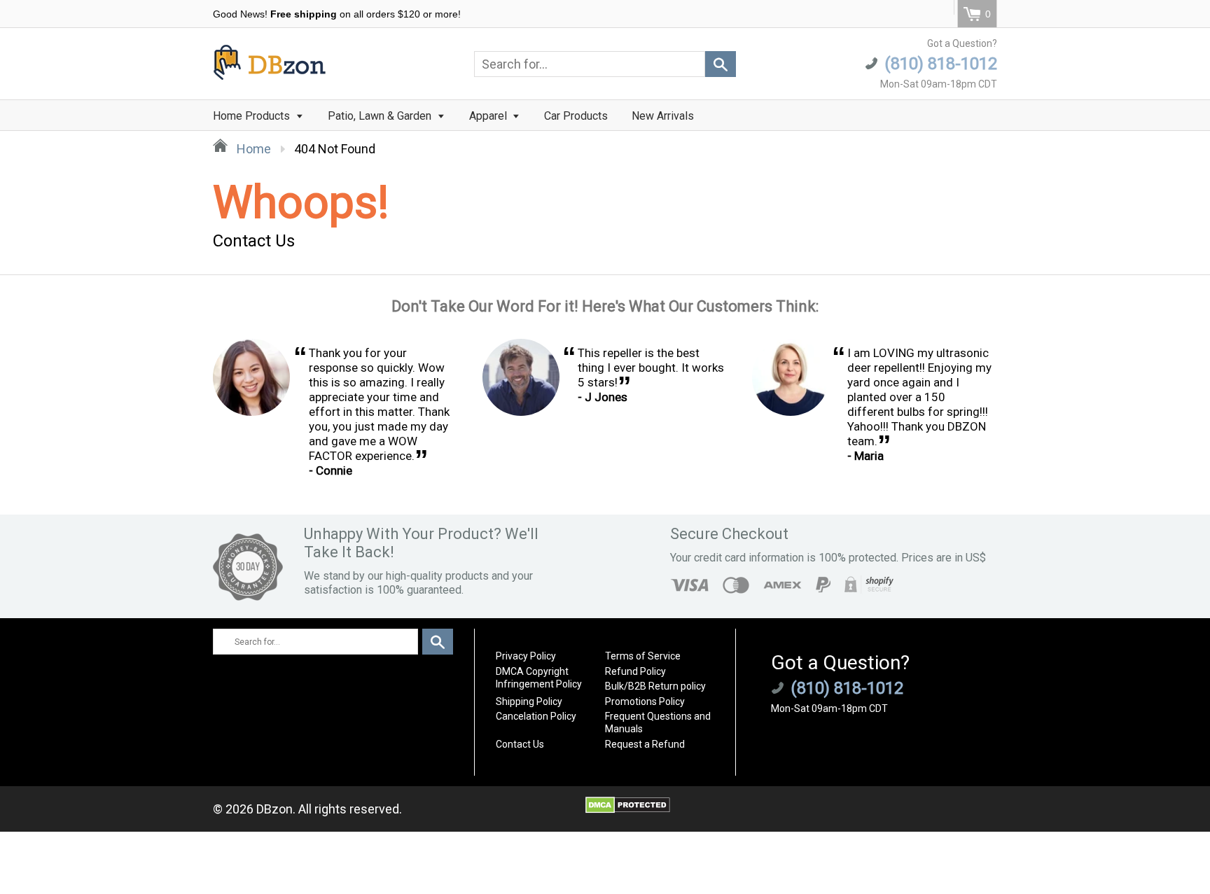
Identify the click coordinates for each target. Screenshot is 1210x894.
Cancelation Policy (536, 716)
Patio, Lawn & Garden (381, 116)
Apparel (489, 116)
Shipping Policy (529, 701)
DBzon (274, 809)
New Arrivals (663, 116)
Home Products (253, 116)
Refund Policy (635, 671)
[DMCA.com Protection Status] (627, 809)
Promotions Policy (645, 701)
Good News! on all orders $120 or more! (337, 14)
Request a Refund (645, 744)
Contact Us (520, 744)
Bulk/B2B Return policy (655, 686)
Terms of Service (643, 656)
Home (252, 148)
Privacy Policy (526, 656)
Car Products (576, 116)
